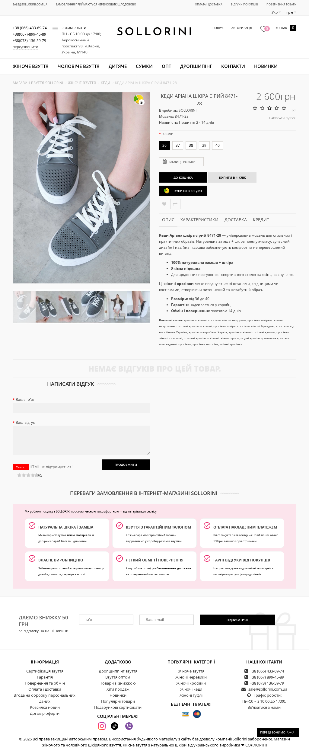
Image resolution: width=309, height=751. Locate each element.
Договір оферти (44, 713)
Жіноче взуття (31, 66)
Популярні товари (118, 701)
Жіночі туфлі (191, 695)
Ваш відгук (25, 422)
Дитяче (118, 66)
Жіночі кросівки (191, 683)
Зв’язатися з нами (264, 707)
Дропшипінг (196, 66)
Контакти (233, 66)
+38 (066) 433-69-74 (267, 671)
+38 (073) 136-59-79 (267, 683)
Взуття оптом (117, 677)
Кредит (261, 219)
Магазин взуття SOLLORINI (38, 82)
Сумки (144, 66)
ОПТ (166, 66)
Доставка (236, 219)
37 (178, 145)
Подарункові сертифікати (118, 707)
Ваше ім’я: (25, 399)
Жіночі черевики (191, 677)
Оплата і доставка (208, 4)
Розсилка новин (45, 707)
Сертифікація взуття (44, 671)
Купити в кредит (188, 191)
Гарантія (45, 677)
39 (204, 145)
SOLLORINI (187, 110)
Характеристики (199, 219)
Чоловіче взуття (79, 66)
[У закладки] (164, 204)
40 (217, 145)
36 (164, 145)
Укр (275, 12)
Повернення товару (281, 4)
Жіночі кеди (191, 689)
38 (191, 145)
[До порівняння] (175, 204)
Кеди (105, 82)
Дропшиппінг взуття (118, 671)
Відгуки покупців (244, 4)
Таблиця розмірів (182, 162)
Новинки (266, 66)
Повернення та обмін (45, 683)
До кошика (183, 177)
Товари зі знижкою (118, 683)
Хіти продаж (118, 689)
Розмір (167, 134)
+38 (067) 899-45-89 (267, 677)
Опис (168, 219)
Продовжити (126, 464)
